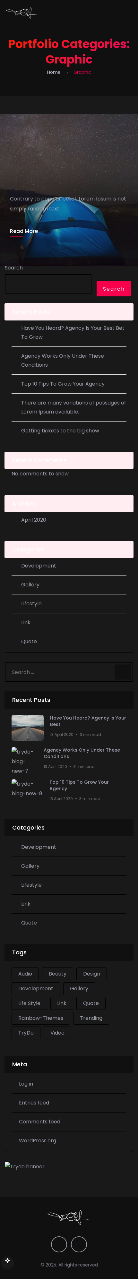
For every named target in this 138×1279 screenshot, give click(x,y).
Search (14, 267)
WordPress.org (37, 1140)
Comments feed (39, 1121)
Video (57, 1032)
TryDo (26, 1032)
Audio (25, 973)
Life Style (29, 1003)
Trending (91, 1018)
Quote (29, 641)
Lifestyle (31, 603)
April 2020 (33, 520)
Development (38, 565)
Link (25, 622)
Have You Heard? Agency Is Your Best (88, 721)
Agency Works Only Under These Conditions (82, 753)
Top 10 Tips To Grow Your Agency (63, 384)
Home (54, 72)
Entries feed (34, 1102)
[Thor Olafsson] (22, 13)
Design (91, 973)
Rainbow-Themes (40, 1018)
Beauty (57, 973)
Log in (26, 1083)
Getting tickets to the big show (60, 430)
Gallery (30, 584)
